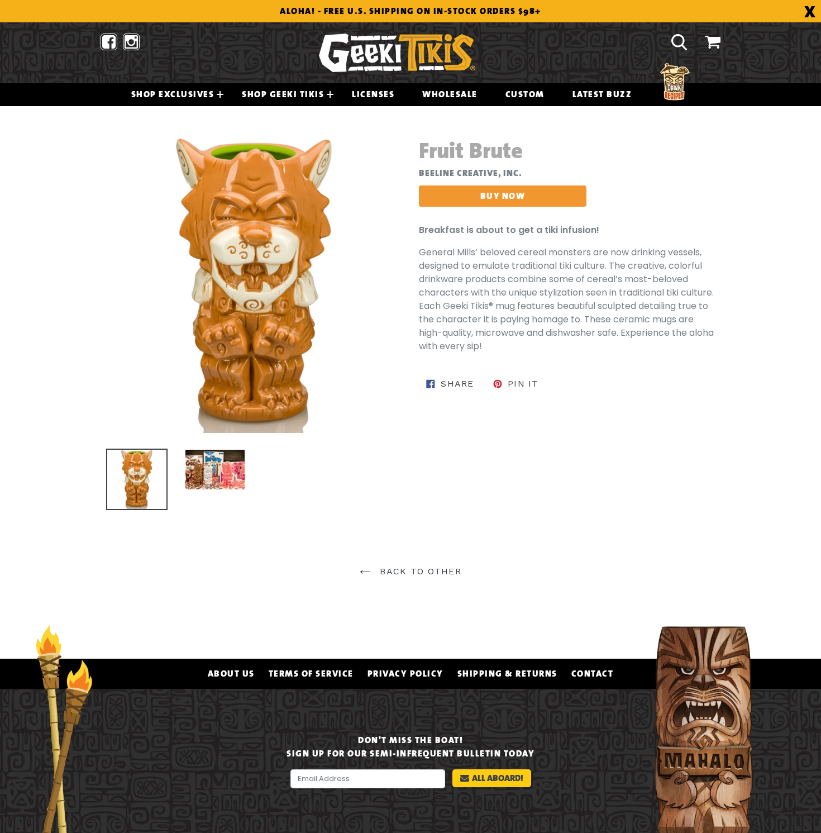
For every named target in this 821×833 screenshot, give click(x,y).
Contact (592, 673)
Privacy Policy (405, 673)
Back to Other (418, 571)
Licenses (373, 94)
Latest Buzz (602, 94)
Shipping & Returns (507, 673)
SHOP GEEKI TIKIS (283, 94)
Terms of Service (311, 673)
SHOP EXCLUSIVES (172, 94)
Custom (525, 94)
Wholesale (450, 94)
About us (231, 673)
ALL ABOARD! (497, 778)
